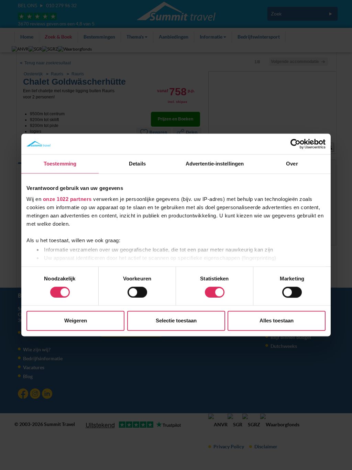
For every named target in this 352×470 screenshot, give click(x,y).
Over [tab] (292, 164)
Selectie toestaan (176, 321)
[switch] (137, 292)
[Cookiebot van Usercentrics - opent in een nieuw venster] (295, 144)
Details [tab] (137, 164)
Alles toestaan (277, 321)
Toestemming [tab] (60, 164)
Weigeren (75, 321)
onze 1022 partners (67, 199)
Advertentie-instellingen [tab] (215, 164)
